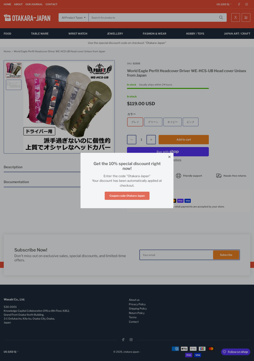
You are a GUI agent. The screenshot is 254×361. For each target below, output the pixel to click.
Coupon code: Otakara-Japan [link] (127, 195)
